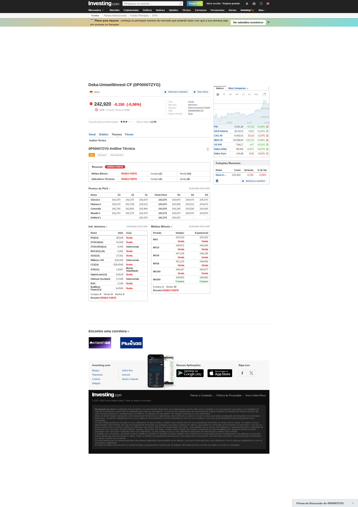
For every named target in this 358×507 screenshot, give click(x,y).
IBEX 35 (218, 140)
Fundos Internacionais (115, 15)
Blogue (95, 370)
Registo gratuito (231, 3)
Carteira (96, 379)
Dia (91, 155)
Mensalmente (117, 155)
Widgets (96, 383)
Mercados (95, 10)
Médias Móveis (160, 226)
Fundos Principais (139, 15)
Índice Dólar (220, 149)
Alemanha (192, 105)
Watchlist (115, 10)
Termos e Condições (201, 395)
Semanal (102, 155)
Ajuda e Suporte (130, 379)
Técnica (186, 10)
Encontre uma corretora (108, 331)
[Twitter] (251, 373)
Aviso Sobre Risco (256, 395)
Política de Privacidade (228, 395)
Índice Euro (220, 153)
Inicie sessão (214, 3)
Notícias (160, 10)
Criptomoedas (131, 10)
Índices (220, 88)
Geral (92, 134)
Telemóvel (97, 375)
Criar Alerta (202, 92)
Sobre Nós (127, 370)
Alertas (232, 10)
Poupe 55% (195, 3)
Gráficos (147, 10)
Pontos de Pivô (98, 188)
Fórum (129, 134)
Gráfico (103, 134)
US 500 (218, 144)
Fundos (95, 15)
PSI (216, 126)
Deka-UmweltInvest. (226, 175)
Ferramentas (217, 10)
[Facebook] (242, 373)
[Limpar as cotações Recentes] (217, 180)
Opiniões (173, 10)
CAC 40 (218, 135)
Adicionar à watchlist (177, 92)
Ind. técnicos (97, 226)
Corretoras (201, 10)
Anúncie (126, 375)
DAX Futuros (221, 131)
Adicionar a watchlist (255, 181)
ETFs (155, 15)
